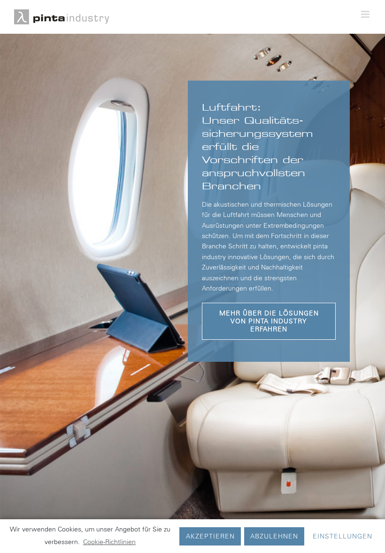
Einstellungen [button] (342, 536)
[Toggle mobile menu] (366, 14)
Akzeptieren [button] (210, 536)
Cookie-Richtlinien (109, 542)
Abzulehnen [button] (274, 536)
